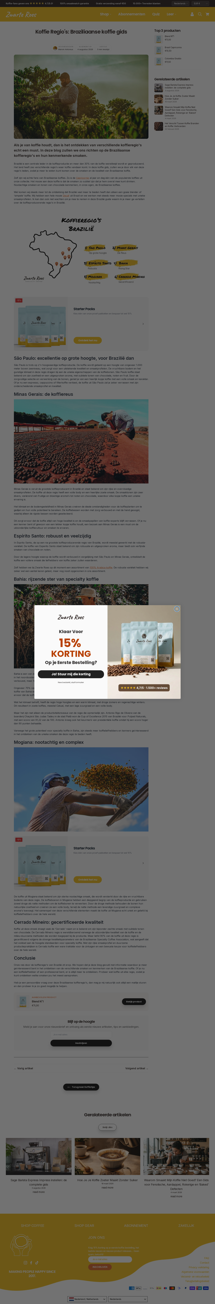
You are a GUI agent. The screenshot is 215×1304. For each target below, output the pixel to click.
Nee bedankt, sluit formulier (71, 682)
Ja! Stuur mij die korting (71, 674)
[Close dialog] (176, 608)
